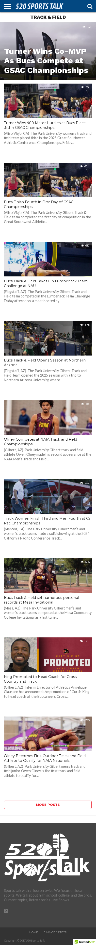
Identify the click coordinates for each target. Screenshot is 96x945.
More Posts (48, 805)
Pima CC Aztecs (55, 932)
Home (33, 932)
